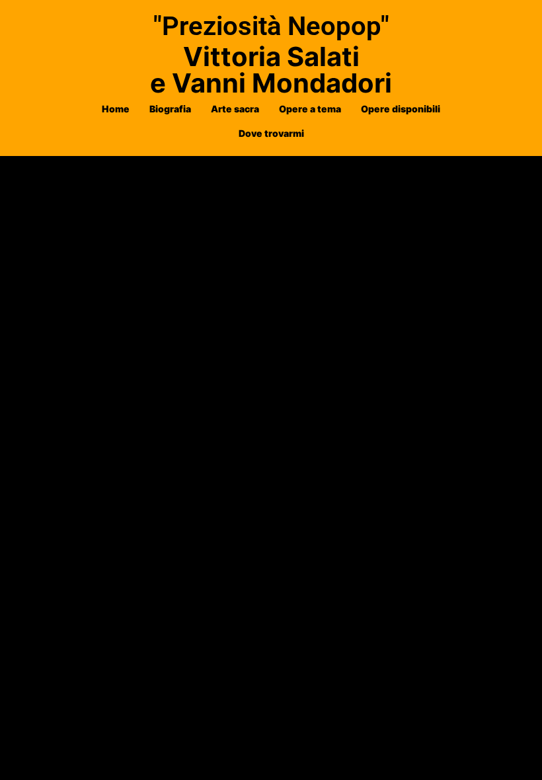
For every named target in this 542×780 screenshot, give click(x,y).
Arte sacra (235, 108)
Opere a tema (310, 108)
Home (116, 108)
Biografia (170, 108)
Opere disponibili (400, 108)
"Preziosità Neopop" (271, 26)
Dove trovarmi (271, 133)
